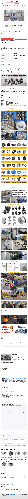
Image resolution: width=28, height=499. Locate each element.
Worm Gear (12, 484)
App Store (2, 494)
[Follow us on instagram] (24, 494)
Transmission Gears (22, 5)
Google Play (7, 494)
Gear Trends (12, 491)
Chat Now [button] (21, 38)
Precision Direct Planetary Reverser (10, 477)
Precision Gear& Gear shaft (17, 476)
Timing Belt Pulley (23, 476)
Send (6, 445)
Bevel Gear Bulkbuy (17, 491)
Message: (4, 439)
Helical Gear (5, 379)
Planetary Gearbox (18, 378)
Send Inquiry (7, 38)
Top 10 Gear (8, 491)
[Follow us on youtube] (25, 494)
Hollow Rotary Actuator (3, 477)
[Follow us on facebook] (22, 494)
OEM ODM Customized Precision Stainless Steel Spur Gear (10, 469)
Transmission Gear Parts (19, 489)
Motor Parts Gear (13, 489)
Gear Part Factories (22, 487)
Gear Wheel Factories (16, 487)
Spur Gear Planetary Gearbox (10, 476)
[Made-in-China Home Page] (14, 1)
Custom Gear (2, 489)
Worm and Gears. (9, 379)
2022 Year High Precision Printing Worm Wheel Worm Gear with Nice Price (24, 458)
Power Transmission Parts (15, 5)
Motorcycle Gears (3, 484)
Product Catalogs (11, 474)
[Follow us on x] (23, 494)
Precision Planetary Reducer (4, 476)
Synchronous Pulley (23, 378)
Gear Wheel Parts (3, 491)
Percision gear (7, 378)
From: (4, 435)
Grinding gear (11, 378)
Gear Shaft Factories (10, 487)
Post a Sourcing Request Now (21, 445)
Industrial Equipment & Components (7, 5)
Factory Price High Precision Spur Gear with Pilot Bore (17, 458)
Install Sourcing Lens (4, 495)
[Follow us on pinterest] (26, 494)
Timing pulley (14, 378)
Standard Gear (7, 489)
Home (1, 5)
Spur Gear (3, 379)
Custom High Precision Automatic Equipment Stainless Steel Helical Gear (4, 469)
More (1, 492)
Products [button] (7, 3)
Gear (19, 5)
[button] (1, 1)
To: (4, 437)
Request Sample (13, 40)
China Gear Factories (3, 487)
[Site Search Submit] (17, 3)
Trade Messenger (12, 494)
